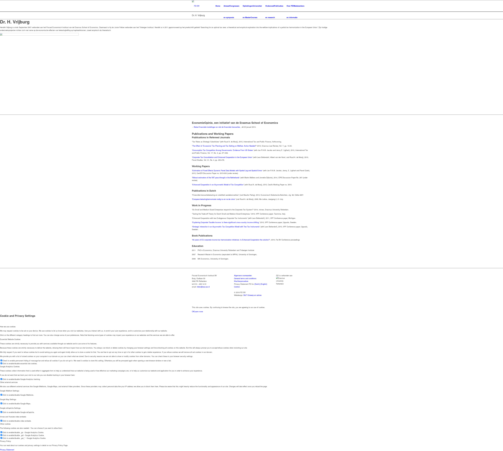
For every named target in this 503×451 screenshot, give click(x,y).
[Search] (308, 6)
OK (193, 311)
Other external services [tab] (9, 382)
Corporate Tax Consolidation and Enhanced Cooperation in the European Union (222, 157)
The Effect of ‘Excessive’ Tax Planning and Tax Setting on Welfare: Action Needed (223, 146)
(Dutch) (257, 284)
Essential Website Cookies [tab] (10, 339)
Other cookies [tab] (5, 424)
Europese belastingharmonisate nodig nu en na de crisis (213, 199)
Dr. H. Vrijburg (198, 15)
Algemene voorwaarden (243, 275)
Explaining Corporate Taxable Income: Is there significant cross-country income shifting (225, 222)
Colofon (237, 286)
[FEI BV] (195, 6)
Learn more (198, 311)
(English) (263, 284)
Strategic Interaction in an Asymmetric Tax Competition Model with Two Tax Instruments (225, 226)
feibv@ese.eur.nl (203, 286)
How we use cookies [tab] (8, 326)
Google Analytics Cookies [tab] (10, 366)
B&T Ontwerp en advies (253, 295)
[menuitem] (218, 6)
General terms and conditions (245, 278)
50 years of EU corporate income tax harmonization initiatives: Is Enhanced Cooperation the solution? (231, 239)
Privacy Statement (7, 449)
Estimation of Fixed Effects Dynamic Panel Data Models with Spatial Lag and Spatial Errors (227, 170)
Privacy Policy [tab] (5, 441)
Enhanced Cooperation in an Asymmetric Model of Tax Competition (217, 184)
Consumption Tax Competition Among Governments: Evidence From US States (222, 150)
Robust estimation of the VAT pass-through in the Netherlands (215, 177)
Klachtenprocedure (241, 281)
